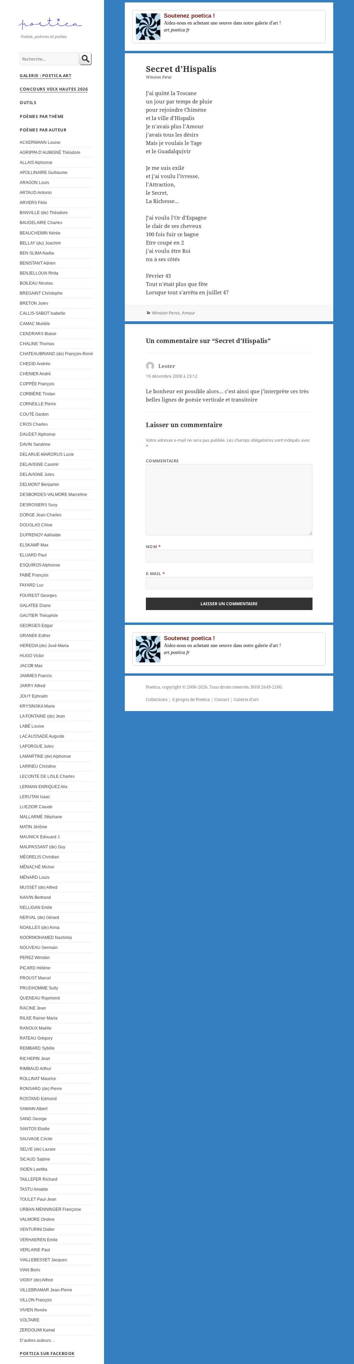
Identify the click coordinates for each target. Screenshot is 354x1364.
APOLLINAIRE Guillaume (43, 172)
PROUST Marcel (35, 978)
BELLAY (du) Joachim (40, 243)
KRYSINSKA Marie (37, 706)
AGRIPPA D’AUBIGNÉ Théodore (50, 152)
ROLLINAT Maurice (38, 1078)
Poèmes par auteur (43, 130)
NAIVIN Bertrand (35, 897)
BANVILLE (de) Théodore (44, 212)
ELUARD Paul (33, 555)
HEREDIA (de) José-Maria (44, 645)
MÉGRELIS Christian (39, 857)
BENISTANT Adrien (38, 263)
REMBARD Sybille (37, 1048)
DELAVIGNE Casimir (39, 464)
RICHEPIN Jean (35, 1058)
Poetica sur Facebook (47, 1353)
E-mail (155, 574)
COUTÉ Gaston (34, 414)
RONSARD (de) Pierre (41, 1088)
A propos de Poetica (191, 699)
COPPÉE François (37, 383)
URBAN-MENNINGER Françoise (50, 1209)
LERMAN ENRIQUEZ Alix (43, 786)
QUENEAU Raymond (40, 998)
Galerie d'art (246, 699)
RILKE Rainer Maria (38, 1018)
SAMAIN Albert (33, 1108)
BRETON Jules (34, 303)
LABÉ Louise (32, 726)
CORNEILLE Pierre (38, 404)
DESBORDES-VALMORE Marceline (53, 494)
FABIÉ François (34, 575)
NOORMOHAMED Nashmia (46, 937)
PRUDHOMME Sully (39, 988)
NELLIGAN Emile (36, 907)
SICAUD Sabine (35, 1159)
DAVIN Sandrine (35, 444)
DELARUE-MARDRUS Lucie (47, 454)
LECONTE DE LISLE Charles (47, 776)
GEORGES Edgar (36, 625)
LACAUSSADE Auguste (42, 736)
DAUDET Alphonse (38, 434)
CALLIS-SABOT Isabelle (42, 313)
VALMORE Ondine (37, 1219)
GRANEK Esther (35, 635)
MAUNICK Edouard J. (40, 837)
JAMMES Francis (36, 675)
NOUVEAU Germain (39, 947)
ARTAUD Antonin (36, 192)
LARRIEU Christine (38, 766)
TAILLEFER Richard (38, 1179)
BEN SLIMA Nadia (37, 253)
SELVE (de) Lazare (38, 1149)
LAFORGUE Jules (37, 746)
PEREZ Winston (35, 957)
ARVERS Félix (33, 202)
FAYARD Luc (32, 585)
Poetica (153, 687)
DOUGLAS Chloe (36, 525)
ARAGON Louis (34, 182)
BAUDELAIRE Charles (41, 222)
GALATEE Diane (35, 605)
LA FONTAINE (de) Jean (42, 716)
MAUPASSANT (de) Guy (42, 847)
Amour (188, 313)
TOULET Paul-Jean (38, 1199)
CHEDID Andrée (35, 363)
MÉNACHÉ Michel (37, 867)
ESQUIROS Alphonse (40, 565)
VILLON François (36, 1300)
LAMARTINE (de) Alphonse (45, 756)
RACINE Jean (33, 1008)
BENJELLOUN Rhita (39, 273)
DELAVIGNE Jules (37, 474)
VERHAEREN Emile (39, 1239)
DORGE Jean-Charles (41, 515)
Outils (28, 102)
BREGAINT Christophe (41, 293)
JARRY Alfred (32, 685)
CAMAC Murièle (35, 323)
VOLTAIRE (29, 1320)
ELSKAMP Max (34, 545)
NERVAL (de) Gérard (39, 917)
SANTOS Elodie (35, 1128)
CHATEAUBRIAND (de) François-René (56, 353)
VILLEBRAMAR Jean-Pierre (46, 1290)
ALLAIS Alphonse (36, 162)
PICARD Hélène (35, 968)
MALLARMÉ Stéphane (41, 816)
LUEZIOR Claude (36, 806)
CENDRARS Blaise (38, 333)
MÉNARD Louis (34, 877)
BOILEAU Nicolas (36, 283)
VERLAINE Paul (35, 1249)
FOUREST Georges (38, 595)
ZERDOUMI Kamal (37, 1330)
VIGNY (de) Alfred (36, 1280)
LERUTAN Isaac (35, 796)
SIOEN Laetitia (33, 1169)
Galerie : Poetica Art (45, 76)
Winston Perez (166, 313)
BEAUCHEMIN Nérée (40, 233)
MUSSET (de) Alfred (38, 887)
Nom (153, 547)
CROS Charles (34, 424)
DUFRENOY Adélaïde (40, 535)
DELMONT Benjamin (39, 484)
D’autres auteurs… (37, 1340)
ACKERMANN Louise (40, 142)
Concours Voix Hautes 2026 (54, 89)
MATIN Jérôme (33, 826)
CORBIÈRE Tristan (37, 393)
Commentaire (162, 461)
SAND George (33, 1118)
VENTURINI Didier (37, 1229)
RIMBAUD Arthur (35, 1068)
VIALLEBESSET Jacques (43, 1259)
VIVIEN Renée (33, 1310)
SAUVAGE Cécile (36, 1138)
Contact (221, 699)
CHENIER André (35, 373)
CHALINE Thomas (37, 343)
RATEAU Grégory (36, 1038)
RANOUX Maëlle (36, 1028)
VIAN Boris (30, 1270)
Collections (156, 699)
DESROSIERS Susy (38, 505)
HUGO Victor (32, 655)
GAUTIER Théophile (39, 615)
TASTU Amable (34, 1189)
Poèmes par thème (42, 116)
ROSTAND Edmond (38, 1098)
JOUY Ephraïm (34, 696)
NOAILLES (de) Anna (39, 927)
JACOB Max (31, 665)
